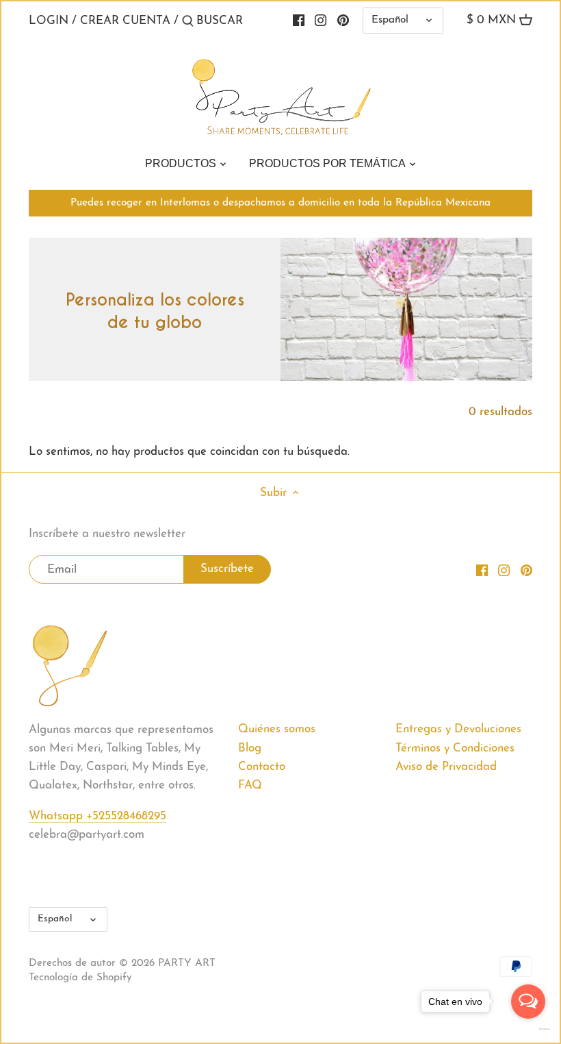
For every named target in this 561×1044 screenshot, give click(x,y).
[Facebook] (482, 570)
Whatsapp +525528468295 (97, 816)
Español (389, 20)
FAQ (250, 785)
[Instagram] (504, 570)
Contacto (261, 767)
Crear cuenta (125, 21)
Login (48, 21)
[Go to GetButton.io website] (528, 1028)
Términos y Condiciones (454, 748)
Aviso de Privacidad (446, 767)
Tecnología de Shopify (80, 978)
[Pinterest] (343, 21)
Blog (249, 748)
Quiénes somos (276, 729)
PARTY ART (187, 963)
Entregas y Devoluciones (458, 729)
